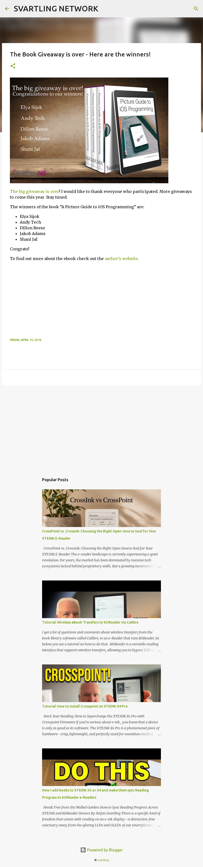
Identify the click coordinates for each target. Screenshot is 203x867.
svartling (103, 860)
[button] (13, 66)
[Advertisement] (101, 300)
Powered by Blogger (104, 850)
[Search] (196, 9)
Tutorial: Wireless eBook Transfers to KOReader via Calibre (90, 622)
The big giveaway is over (34, 191)
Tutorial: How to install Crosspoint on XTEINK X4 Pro (85, 706)
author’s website (121, 258)
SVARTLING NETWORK (56, 8)
